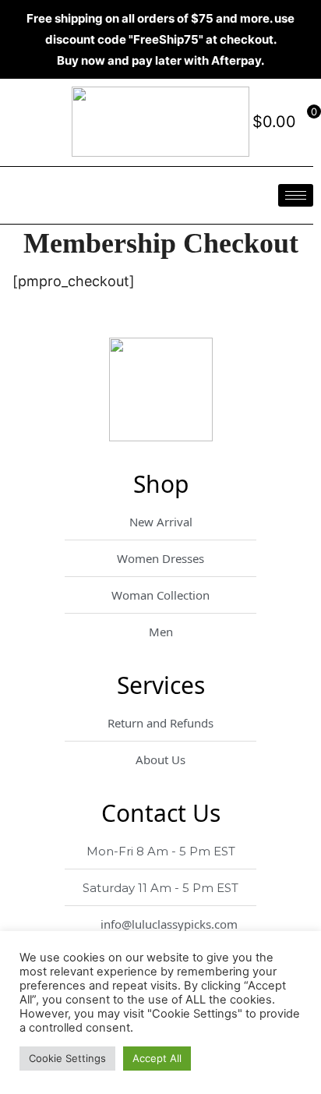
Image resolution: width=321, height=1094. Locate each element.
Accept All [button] (157, 1058)
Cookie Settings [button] (67, 1058)
